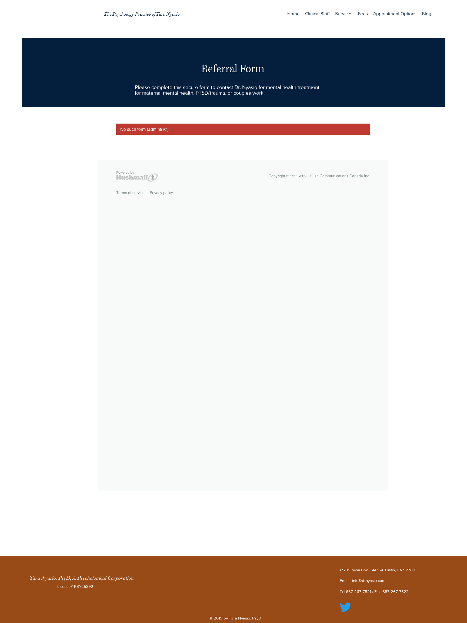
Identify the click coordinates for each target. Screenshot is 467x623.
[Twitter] (345, 607)
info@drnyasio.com (368, 580)
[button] (343, 13)
